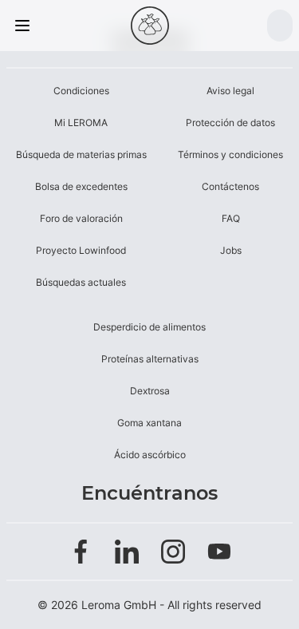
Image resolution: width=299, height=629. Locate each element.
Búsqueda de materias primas (81, 154)
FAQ (231, 218)
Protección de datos (230, 123)
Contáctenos (230, 186)
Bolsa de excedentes (81, 186)
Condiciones (81, 91)
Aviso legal (230, 91)
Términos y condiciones (230, 154)
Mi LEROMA (81, 123)
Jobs (231, 250)
